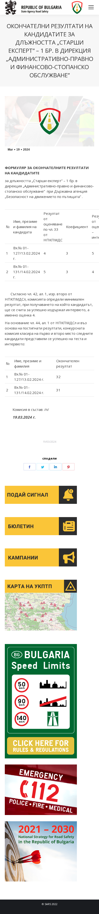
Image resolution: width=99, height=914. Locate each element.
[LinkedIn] (56, 466)
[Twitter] (43, 466)
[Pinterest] (68, 466)
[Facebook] (30, 466)
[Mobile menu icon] (91, 7)
